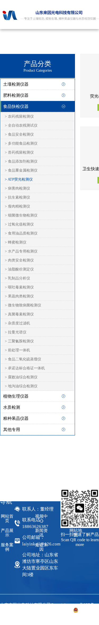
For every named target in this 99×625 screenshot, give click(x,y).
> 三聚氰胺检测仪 (19, 341)
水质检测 (11, 407)
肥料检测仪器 (16, 95)
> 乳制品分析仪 (17, 278)
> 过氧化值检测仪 (19, 224)
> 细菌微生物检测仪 (21, 215)
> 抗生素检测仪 (17, 197)
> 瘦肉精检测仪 (17, 206)
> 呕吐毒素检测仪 (19, 287)
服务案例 (7, 547)
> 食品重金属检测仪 (21, 170)
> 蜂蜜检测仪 (15, 242)
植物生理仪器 (16, 396)
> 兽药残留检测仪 (19, 152)
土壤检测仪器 (16, 84)
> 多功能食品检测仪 (21, 143)
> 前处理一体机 (17, 350)
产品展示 (7, 532)
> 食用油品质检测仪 (21, 233)
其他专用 (11, 429)
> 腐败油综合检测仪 (21, 377)
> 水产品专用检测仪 (21, 251)
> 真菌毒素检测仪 (19, 314)
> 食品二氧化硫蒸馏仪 (23, 359)
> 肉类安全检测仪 (19, 260)
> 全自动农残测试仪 (21, 125)
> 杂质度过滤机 (17, 323)
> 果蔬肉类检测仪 (19, 296)
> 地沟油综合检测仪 (21, 386)
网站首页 (7, 518)
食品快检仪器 (16, 106)
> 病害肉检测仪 (17, 188)
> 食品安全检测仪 (19, 134)
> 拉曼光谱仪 (15, 332)
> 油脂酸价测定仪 (19, 269)
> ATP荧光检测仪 (19, 179)
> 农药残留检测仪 (19, 116)
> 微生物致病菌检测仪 (23, 305)
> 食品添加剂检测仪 (21, 161)
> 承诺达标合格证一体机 (25, 368)
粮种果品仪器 (16, 418)
